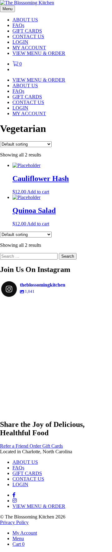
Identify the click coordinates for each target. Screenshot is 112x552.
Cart (18, 544)
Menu (18, 538)
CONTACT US (28, 36)
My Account (24, 533)
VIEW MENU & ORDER (38, 53)
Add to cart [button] (38, 191)
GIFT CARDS (27, 31)
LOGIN (20, 42)
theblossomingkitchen (56, 308)
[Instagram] (102, 401)
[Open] (56, 355)
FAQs (18, 25)
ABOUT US (25, 19)
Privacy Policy (14, 522)
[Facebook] (14, 495)
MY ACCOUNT (29, 47)
